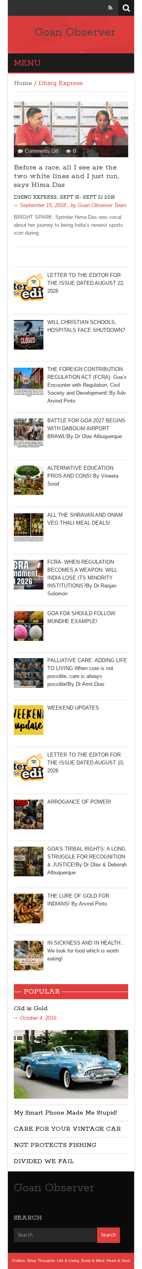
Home (23, 83)
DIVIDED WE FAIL (44, 1161)
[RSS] (110, 8)
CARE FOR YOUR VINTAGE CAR (67, 1129)
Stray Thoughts (41, 1260)
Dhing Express (35, 197)
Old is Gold (31, 1008)
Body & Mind (93, 1260)
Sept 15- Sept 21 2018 (87, 197)
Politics (18, 1260)
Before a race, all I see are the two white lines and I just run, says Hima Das (66, 176)
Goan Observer (75, 32)
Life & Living (68, 1260)
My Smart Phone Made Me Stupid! (65, 1113)
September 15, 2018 (43, 205)
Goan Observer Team (102, 205)
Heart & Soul (118, 1260)
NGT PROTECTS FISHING (55, 1145)
